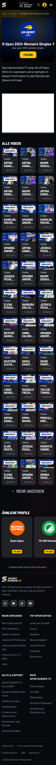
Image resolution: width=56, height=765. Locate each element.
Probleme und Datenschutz (9, 714)
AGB (23, 752)
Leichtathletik (37, 645)
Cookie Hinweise (9, 752)
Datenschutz (8, 745)
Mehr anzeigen (30, 491)
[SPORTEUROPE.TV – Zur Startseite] (4, 5)
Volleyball (35, 651)
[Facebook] (30, 603)
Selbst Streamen (11, 634)
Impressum (34, 752)
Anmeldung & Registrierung (37, 710)
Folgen (28, 54)
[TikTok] (22, 603)
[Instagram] (5, 603)
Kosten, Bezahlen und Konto (13, 693)
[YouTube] (13, 603)
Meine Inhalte (37, 686)
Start (4, 13)
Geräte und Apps (11, 701)
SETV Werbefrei (10, 628)
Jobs (4, 664)
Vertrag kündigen (11, 730)
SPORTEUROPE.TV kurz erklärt (12, 684)
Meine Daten (36, 697)
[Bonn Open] (17, 528)
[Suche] (38, 4)
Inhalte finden (9, 706)
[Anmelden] (44, 5)
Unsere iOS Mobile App (14, 639)
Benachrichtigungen (41, 703)
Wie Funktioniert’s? (12, 623)
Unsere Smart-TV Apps (11, 656)
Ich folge (34, 691)
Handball (34, 634)
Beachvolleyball (38, 639)
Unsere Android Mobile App (14, 647)
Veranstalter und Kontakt (11, 723)
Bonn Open (17, 540)
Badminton (36, 656)
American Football (39, 623)
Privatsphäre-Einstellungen (30, 745)
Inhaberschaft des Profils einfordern (28, 567)
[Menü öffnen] (51, 5)
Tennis (13, 13)
